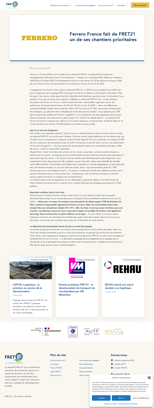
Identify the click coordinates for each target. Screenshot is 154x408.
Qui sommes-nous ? (106, 5)
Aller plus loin (55, 375)
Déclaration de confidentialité (127, 403)
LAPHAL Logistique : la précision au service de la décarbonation (27, 287)
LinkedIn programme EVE (124, 360)
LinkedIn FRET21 (120, 367)
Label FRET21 (55, 371)
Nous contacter (140, 5)
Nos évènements (86, 364)
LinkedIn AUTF (120, 364)
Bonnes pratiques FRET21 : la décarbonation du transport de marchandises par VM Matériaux (77, 289)
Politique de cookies (110, 403)
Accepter (101, 398)
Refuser (121, 398)
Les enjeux (54, 364)
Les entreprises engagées (85, 5)
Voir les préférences (141, 398)
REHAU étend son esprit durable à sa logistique (119, 286)
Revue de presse (85, 371)
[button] (149, 377)
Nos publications (86, 367)
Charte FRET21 (56, 367)
